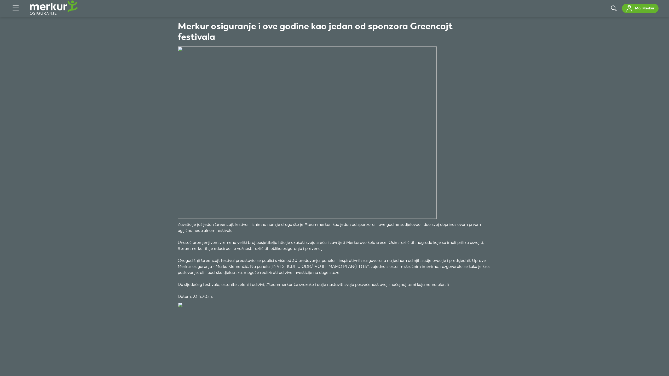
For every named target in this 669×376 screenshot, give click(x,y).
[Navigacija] (15, 8)
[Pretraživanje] (614, 8)
